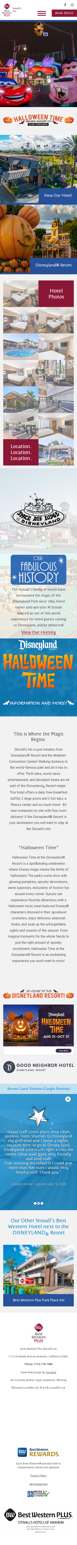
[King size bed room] (20, 320)
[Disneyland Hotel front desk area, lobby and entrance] (56, 399)
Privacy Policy (38, 1475)
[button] (45, 34)
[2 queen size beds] (20, 293)
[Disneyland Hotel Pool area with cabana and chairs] (56, 452)
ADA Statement (39, 1484)
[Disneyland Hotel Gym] (20, 426)
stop (68, 1099)
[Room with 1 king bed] (56, 346)
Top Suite (51, 1372)
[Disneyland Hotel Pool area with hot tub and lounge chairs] (20, 346)
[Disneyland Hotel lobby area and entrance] (56, 373)
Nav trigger (41, 13)
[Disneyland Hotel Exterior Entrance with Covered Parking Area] (20, 399)
